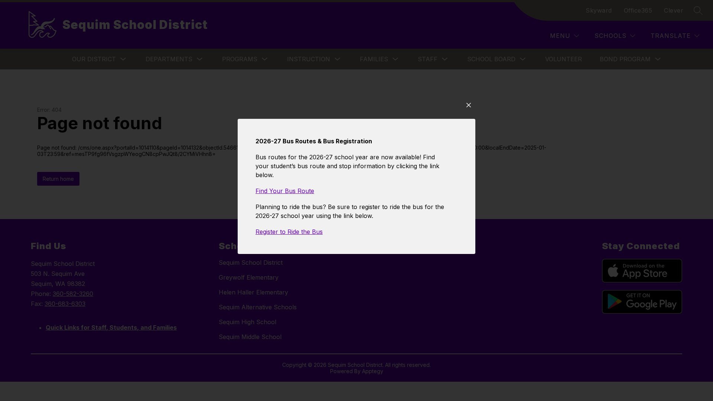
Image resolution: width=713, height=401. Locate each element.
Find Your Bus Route (284, 191)
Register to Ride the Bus (289, 231)
